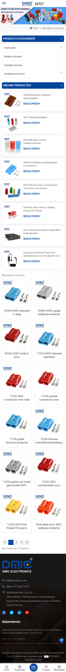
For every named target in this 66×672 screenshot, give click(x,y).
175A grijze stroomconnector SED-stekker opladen (17, 440)
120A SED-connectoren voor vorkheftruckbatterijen (49, 483)
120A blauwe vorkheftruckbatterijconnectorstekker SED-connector (49, 440)
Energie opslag (13, 65)
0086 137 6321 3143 (17, 586)
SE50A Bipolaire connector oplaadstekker (37, 97)
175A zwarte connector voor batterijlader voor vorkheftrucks (49, 397)
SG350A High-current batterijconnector (34, 142)
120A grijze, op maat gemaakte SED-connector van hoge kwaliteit (16, 483)
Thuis (35, 28)
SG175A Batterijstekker (35, 117)
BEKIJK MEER (31, 103)
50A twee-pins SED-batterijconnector (49, 526)
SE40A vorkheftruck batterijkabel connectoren (40, 164)
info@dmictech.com (16, 580)
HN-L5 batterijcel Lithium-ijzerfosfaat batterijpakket (41, 232)
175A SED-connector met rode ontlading (17, 397)
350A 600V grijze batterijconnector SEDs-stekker (49, 312)
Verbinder (10, 47)
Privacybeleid (27, 653)
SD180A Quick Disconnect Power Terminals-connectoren (40, 187)
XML (37, 653)
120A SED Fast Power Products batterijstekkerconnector (17, 526)
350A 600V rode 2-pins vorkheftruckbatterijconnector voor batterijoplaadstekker (17, 355)
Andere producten (14, 73)
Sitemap (15, 653)
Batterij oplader (13, 56)
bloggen (6, 653)
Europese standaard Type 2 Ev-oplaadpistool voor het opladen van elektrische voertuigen (41, 254)
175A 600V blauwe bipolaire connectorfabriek (49, 355)
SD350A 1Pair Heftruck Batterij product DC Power (39, 209)
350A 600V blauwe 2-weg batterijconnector (16, 312)
